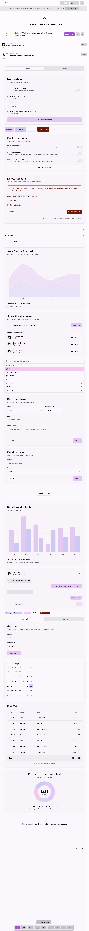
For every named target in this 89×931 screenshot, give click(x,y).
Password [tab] (64, 619)
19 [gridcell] (20, 686)
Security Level (50, 406)
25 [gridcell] (16, 691)
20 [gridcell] (24, 686)
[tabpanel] (44, 443)
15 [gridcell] (31, 681)
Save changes (14, 653)
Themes (53, 824)
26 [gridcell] (8, 672)
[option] (44, 369)
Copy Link (76, 325)
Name (9, 459)
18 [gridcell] (16, 686)
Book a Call (69, 34)
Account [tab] (25, 619)
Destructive (43, 129)
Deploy (77, 478)
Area (9, 406)
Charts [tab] (64, 68)
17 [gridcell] (12, 686)
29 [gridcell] (20, 672)
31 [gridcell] (27, 672)
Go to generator (71, 8)
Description (11, 425)
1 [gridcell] (31, 672)
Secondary (20, 129)
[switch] (77, 90)
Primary (9, 129)
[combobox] (76, 337)
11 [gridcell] (15, 681)
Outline (31, 129)
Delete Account (74, 212)
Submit (77, 440)
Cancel (11, 212)
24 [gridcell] (12, 691)
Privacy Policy (80, 849)
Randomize (45, 922)
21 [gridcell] (27, 686)
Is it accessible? (11, 229)
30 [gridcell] (24, 672)
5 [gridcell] (19, 676)
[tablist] (44, 68)
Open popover (44, 493)
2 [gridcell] (7, 676)
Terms (73, 849)
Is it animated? (11, 242)
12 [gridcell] (20, 681)
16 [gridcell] (8, 686)
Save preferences (44, 167)
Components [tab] (25, 68)
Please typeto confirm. (23, 196)
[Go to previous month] (7, 663)
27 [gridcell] (12, 672)
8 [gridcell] (31, 676)
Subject (10, 416)
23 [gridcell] (8, 691)
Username (11, 642)
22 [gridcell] (31, 686)
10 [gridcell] (12, 681)
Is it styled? (9, 235)
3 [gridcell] (11, 676)
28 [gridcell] (16, 672)
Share (76, 3)
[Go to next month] (31, 663)
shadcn (64, 824)
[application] (44, 279)
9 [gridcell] (7, 681)
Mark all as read (46, 120)
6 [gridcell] (23, 676)
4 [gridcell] (15, 676)
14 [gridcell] (27, 681)
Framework (11, 468)
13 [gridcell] (23, 681)
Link (53, 129)
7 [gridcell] (27, 676)
